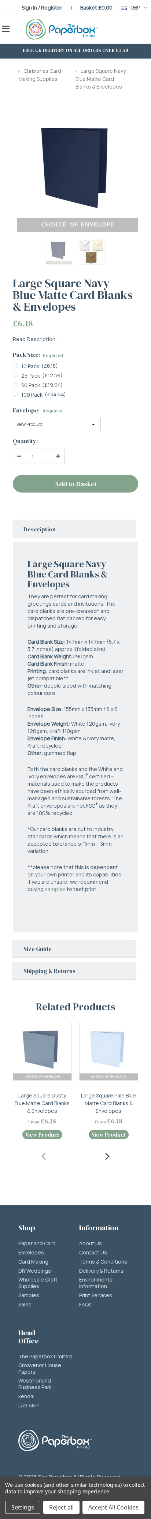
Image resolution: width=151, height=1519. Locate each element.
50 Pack (30, 385)
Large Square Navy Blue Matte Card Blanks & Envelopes (101, 78)
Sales (25, 1304)
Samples (28, 1295)
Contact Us (93, 1252)
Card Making (33, 1261)
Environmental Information (96, 1283)
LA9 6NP (28, 1405)
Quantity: (25, 441)
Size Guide (37, 949)
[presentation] (44, 1155)
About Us (90, 1243)
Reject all (61, 1507)
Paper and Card (37, 1243)
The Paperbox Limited (45, 1356)
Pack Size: (38, 355)
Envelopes (31, 1252)
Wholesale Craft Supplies (38, 1283)
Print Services (95, 1295)
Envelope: (38, 410)
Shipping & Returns (49, 971)
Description (39, 529)
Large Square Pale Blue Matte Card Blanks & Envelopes (108, 1103)
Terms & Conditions (103, 1261)
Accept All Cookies (113, 1507)
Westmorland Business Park (35, 1384)
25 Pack (30, 375)
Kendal (26, 1396)
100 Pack (32, 394)
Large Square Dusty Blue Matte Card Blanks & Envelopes (42, 1103)
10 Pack (30, 366)
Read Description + (36, 339)
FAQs (85, 1304)
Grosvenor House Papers (39, 1368)
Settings (22, 1507)
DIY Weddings (34, 1271)
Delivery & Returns (101, 1271)
